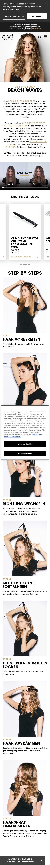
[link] (25, 27)
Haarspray (10, 147)
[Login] (27, 36)
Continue (37, 16)
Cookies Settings (25, 453)
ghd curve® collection (22, 101)
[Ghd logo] (7, 37)
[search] (21, 36)
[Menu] (45, 36)
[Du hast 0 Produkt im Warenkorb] (39, 36)
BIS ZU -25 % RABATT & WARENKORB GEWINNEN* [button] (20, 861)
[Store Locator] (33, 36)
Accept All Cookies (25, 444)
